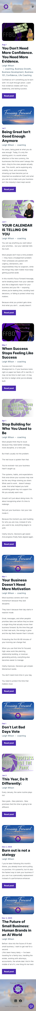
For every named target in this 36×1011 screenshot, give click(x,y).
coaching (9, 69)
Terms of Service (11, 1006)
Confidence (11, 75)
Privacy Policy (26, 1006)
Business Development (13, 72)
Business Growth (23, 69)
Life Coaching (25, 75)
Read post (9, 96)
